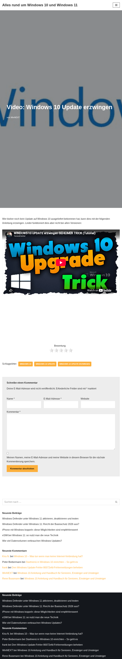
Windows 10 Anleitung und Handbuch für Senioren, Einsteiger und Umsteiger (58, 573)
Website (85, 398)
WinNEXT (15, 117)
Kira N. (6, 556)
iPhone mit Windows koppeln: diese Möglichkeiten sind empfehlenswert (40, 530)
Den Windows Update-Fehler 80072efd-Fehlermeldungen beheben (47, 567)
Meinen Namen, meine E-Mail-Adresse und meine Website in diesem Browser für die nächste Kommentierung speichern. (56, 459)
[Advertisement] (61, 317)
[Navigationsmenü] (116, 5)
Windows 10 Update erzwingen (74, 364)
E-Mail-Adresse (52, 398)
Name (11, 398)
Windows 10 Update (45, 364)
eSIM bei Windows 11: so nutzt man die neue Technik (30, 535)
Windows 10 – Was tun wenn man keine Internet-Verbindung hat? (48, 556)
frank (4, 567)
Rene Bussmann (11, 578)
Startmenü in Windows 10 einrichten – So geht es (52, 562)
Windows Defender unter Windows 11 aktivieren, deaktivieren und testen (40, 518)
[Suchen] (116, 502)
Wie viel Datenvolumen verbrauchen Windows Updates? (32, 541)
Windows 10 (25, 364)
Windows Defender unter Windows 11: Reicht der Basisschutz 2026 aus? (40, 524)
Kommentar (13, 412)
